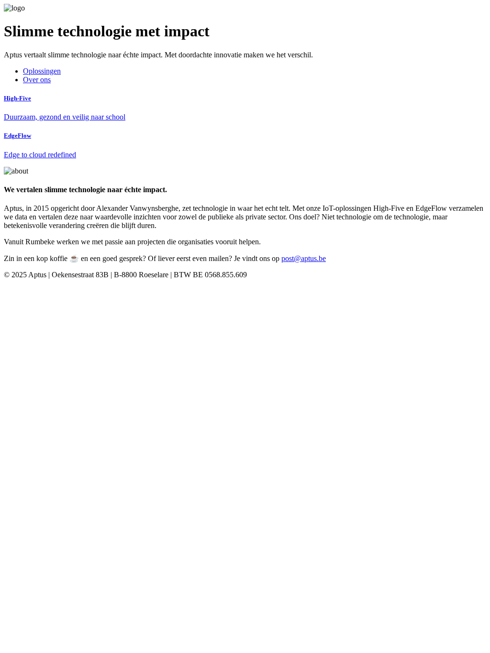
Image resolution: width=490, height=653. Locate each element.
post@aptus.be (303, 258)
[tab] (42, 71)
